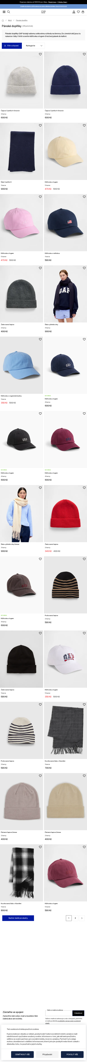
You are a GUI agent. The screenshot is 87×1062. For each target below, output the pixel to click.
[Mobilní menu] (4, 12)
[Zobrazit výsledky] (8, 12)
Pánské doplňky (21, 20)
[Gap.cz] (43, 12)
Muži (10, 20)
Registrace (52, 2)
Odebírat (78, 1013)
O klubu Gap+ (62, 2)
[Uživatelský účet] (73, 12)
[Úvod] (3, 20)
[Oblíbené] (78, 12)
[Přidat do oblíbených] (40, 54)
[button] (82, 918)
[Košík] (83, 12)
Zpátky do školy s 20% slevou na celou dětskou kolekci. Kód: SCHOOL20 (43, 6)
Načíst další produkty (18, 918)
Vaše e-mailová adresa (55, 1010)
